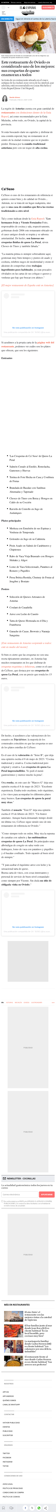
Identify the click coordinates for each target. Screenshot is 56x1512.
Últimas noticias (16, 2)
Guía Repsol (37, 218)
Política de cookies (11, 1497)
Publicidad (8, 1431)
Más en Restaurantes (17, 1304)
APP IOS (6, 1392)
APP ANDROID (8, 1396)
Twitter (6, 1453)
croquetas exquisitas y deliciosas (18, 666)
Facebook (7, 1457)
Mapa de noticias (29, 2)
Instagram (7, 1462)
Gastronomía (36, 1002)
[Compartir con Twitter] (32, 1508)
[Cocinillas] (28, 13)
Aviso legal (8, 1484)
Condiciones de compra (13, 1492)
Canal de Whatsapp (11, 1404)
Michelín (18, 1002)
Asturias (9, 1002)
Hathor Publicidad (11, 1423)
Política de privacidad (13, 1488)
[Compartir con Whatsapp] (39, 1508)
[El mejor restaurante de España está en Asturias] (27, 285)
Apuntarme (46, 1194)
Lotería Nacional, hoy (45, 2)
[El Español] (28, 7)
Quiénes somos (9, 1400)
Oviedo (26, 1002)
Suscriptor (8, 1435)
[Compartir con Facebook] (26, 1508)
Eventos (6, 1427)
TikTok (6, 1466)
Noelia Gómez (15, 97)
